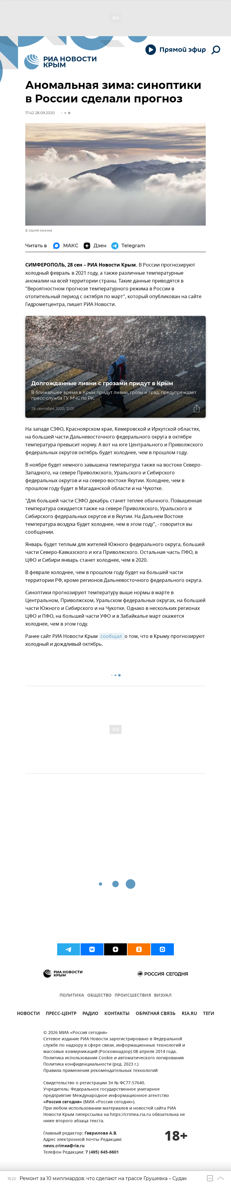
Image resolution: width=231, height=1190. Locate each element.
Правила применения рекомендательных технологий (100, 1070)
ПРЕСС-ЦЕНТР (61, 1014)
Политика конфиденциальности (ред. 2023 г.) (90, 1064)
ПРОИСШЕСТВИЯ (133, 995)
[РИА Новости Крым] (60, 62)
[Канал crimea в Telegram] (68, 949)
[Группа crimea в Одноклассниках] (139, 949)
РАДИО (90, 1014)
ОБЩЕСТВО (99, 995)
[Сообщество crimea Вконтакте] (92, 949)
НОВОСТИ (28, 1014)
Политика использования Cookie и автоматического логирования (113, 1058)
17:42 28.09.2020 (40, 113)
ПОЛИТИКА (72, 995)
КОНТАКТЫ (117, 1014)
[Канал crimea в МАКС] (162, 949)
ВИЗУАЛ (162, 995)
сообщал (111, 636)
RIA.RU (189, 1014)
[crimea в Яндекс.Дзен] (115, 949)
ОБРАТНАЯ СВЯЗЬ (156, 1014)
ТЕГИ (208, 1014)
